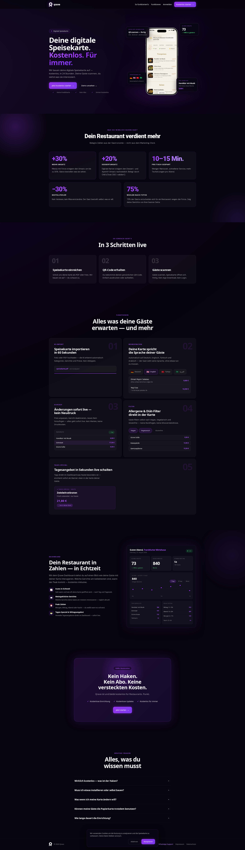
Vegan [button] (133, 430)
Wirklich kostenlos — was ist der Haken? (122, 780)
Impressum (179, 844)
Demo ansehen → (89, 85)
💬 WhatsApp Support (164, 844)
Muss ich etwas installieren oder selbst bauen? (122, 790)
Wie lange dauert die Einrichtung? (122, 818)
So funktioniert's (142, 4)
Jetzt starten (122, 710)
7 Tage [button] (173, 581)
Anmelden (167, 4)
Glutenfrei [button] (159, 430)
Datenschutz (191, 844)
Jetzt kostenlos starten (63, 85)
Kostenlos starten (185, 4)
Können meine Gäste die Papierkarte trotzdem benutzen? (122, 808)
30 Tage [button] (180, 581)
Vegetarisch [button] (145, 430)
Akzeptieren (148, 841)
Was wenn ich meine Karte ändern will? (122, 799)
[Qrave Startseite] (50, 844)
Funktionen (156, 4)
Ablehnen (134, 841)
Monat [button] (187, 581)
